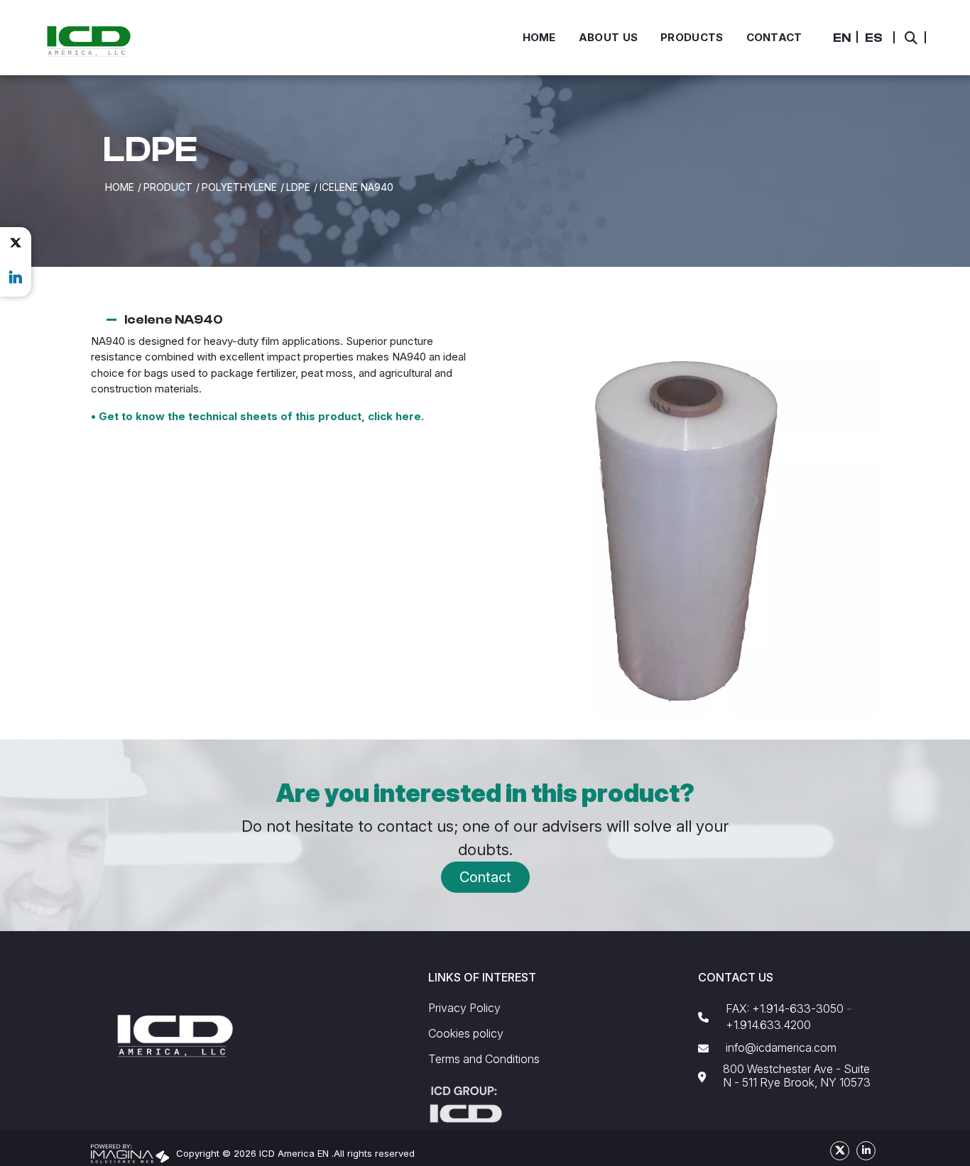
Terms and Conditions (484, 1059)
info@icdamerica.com (781, 1048)
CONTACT (774, 37)
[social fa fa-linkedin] (15, 277)
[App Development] (130, 1152)
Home (119, 187)
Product (167, 187)
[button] (841, 38)
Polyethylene (239, 187)
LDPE (298, 187)
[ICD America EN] (88, 40)
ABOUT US (608, 37)
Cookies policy (465, 1033)
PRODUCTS (691, 37)
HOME (539, 37)
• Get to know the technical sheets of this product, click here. (257, 416)
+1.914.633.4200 (768, 1025)
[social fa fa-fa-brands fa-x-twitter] (15, 242)
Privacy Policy (464, 1008)
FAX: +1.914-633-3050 (785, 1009)
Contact (485, 877)
